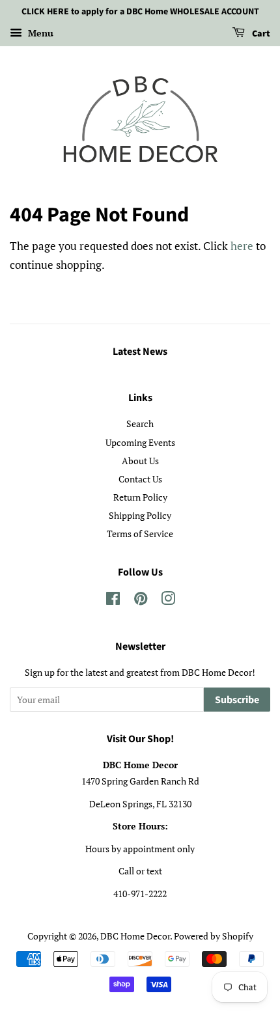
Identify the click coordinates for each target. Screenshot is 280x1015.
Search (140, 423)
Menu (39, 33)
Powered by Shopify (213, 936)
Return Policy (140, 497)
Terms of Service (140, 533)
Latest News (140, 351)
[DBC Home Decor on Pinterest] (140, 600)
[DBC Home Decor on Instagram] (168, 600)
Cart (260, 33)
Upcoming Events (140, 442)
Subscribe (237, 700)
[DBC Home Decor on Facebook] (112, 600)
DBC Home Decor (135, 936)
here (242, 245)
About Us (140, 460)
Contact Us (140, 479)
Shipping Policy (140, 515)
